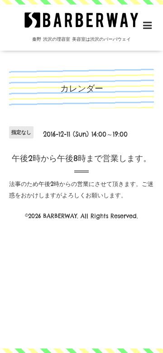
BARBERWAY (60, 215)
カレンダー (81, 88)
